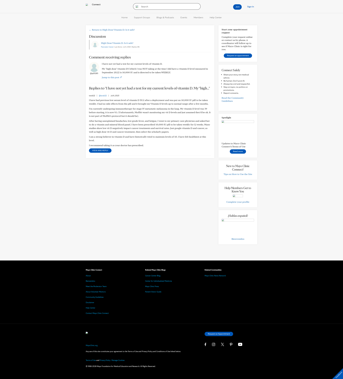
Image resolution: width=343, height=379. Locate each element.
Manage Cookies (118, 360)
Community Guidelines (95, 297)
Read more (238, 151)
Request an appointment (238, 55)
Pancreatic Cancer (107, 47)
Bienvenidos (238, 238)
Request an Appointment (219, 333)
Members (198, 17)
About (88, 276)
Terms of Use (91, 360)
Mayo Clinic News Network (215, 276)
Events (183, 17)
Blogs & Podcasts (165, 17)
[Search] (136, 6)
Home (124, 17)
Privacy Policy (105, 360)
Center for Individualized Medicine (158, 281)
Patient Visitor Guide (153, 292)
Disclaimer (90, 302)
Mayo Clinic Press (152, 286)
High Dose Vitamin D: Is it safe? (117, 43)
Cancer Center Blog (152, 276)
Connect (95, 4)
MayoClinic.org (92, 345)
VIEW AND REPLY (100, 150)
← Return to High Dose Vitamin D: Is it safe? (112, 29)
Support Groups (142, 17)
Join (237, 6)
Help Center (216, 17)
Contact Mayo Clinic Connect (97, 313)
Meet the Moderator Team (96, 286)
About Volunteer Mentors (96, 292)
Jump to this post (111, 77)
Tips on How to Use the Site (238, 174)
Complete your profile (237, 201)
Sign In (250, 6)
